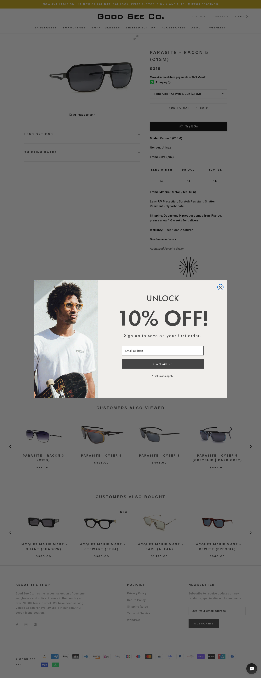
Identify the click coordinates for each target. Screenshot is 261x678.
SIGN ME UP (163, 364)
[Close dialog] (220, 287)
